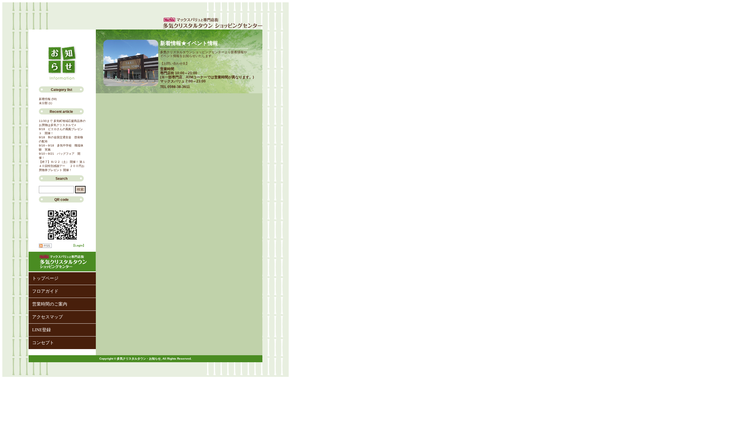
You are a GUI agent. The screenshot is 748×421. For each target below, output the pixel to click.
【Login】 (79, 245)
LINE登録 (41, 329)
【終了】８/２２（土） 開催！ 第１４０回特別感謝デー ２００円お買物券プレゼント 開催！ (62, 166)
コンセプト (43, 342)
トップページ (45, 278)
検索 (80, 189)
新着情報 (45, 99)
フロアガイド (45, 291)
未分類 (43, 103)
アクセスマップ (47, 317)
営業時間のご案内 (49, 304)
